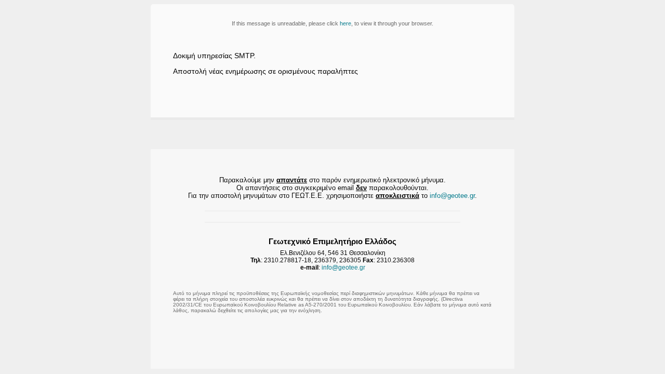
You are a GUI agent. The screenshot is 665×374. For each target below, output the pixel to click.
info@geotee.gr (452, 195)
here (345, 23)
